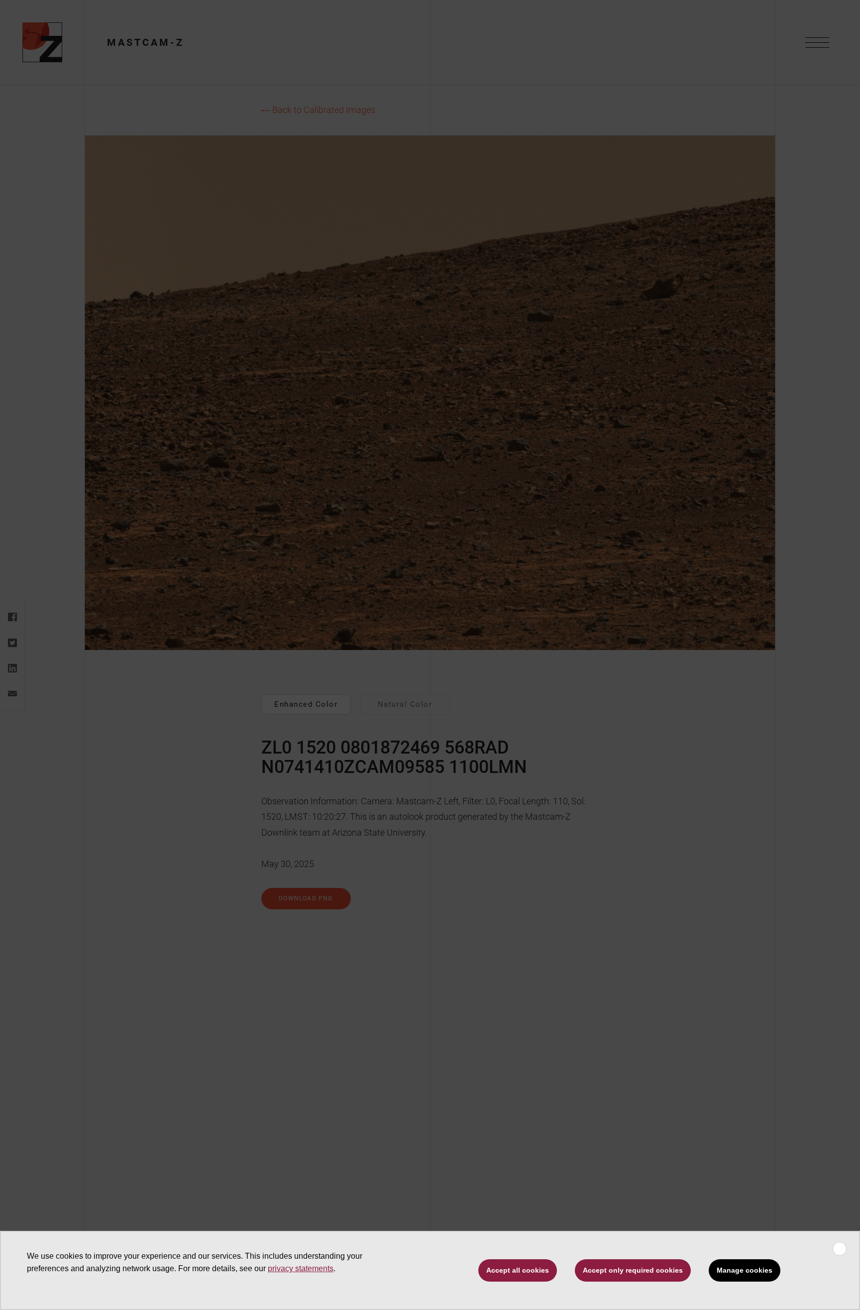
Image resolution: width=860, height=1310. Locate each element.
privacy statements (300, 1268)
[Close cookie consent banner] (840, 1249)
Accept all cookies (517, 1270)
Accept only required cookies (633, 1270)
